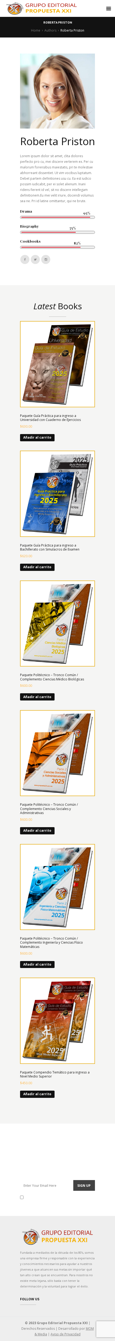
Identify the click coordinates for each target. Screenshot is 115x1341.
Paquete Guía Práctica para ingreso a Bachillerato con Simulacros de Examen (49, 547)
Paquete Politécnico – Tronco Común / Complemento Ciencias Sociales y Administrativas (49, 808)
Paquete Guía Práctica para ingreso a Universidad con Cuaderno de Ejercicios (50, 417)
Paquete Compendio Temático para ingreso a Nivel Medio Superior (55, 1074)
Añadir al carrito (37, 437)
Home (35, 30)
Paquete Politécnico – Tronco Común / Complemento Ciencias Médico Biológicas (52, 677)
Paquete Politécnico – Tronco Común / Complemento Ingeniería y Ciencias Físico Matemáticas (51, 942)
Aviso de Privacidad (65, 1334)
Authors (50, 30)
